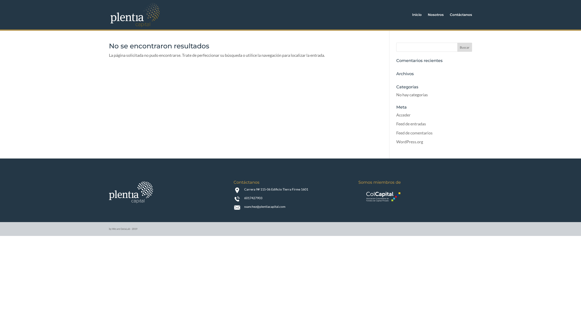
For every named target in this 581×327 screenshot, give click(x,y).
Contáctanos (461, 15)
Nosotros (436, 15)
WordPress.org (409, 141)
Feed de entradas (411, 123)
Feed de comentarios (414, 132)
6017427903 (253, 198)
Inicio (417, 15)
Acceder (403, 114)
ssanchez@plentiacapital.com (265, 206)
